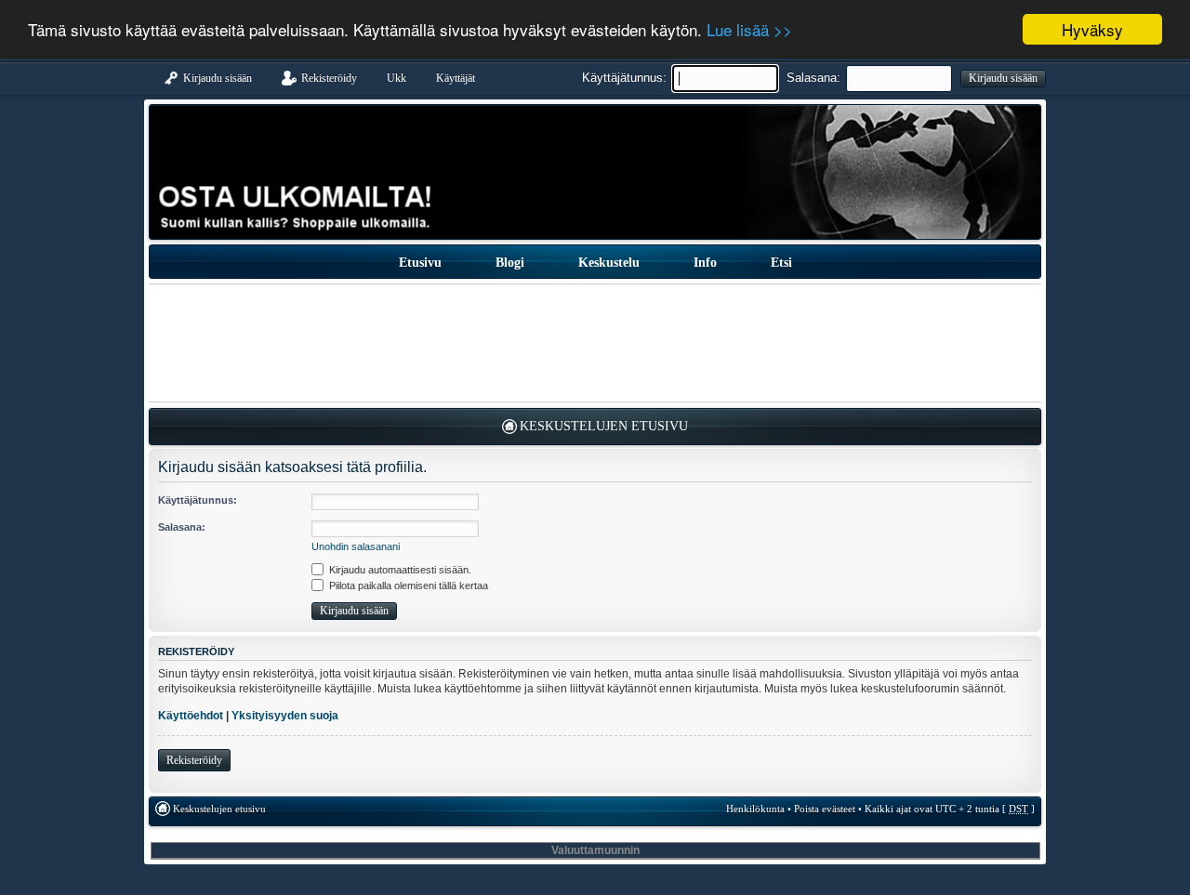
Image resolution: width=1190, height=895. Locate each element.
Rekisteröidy (194, 760)
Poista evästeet (824, 808)
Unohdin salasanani (355, 546)
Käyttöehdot (190, 715)
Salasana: (813, 78)
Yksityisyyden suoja (284, 715)
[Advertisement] (595, 343)
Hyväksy (1092, 29)
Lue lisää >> (749, 30)
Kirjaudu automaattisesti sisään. (398, 569)
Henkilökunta (755, 808)
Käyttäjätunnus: (624, 78)
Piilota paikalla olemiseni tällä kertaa (407, 585)
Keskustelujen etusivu (604, 426)
